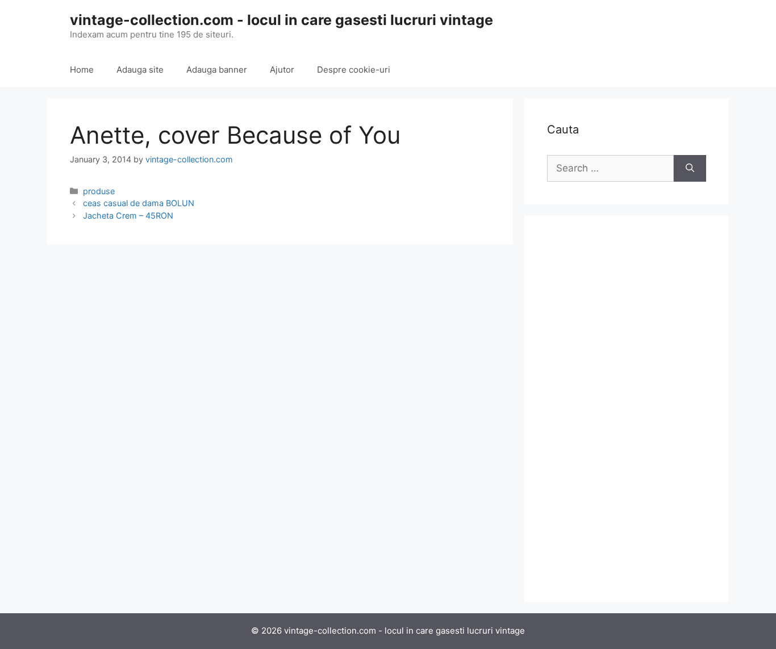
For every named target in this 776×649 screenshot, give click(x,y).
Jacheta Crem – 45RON (128, 215)
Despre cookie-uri (353, 69)
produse (99, 191)
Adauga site (140, 69)
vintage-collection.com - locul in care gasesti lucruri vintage (281, 19)
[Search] (690, 168)
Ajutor (282, 69)
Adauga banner (216, 69)
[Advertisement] (626, 408)
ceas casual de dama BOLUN (138, 203)
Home (82, 69)
